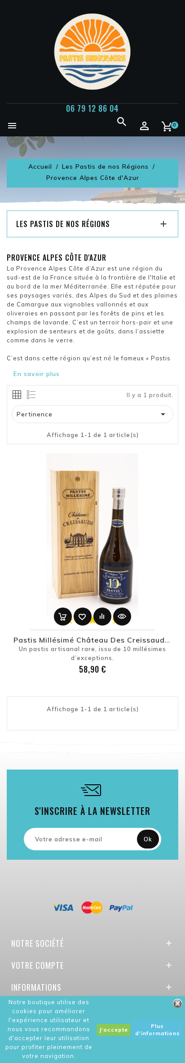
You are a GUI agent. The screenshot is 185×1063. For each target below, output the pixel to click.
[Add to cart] (63, 617)
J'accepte (113, 1029)
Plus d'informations (157, 1030)
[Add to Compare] (102, 617)
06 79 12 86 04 (92, 108)
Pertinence (93, 414)
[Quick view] (122, 617)
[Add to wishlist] (83, 617)
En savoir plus (36, 374)
